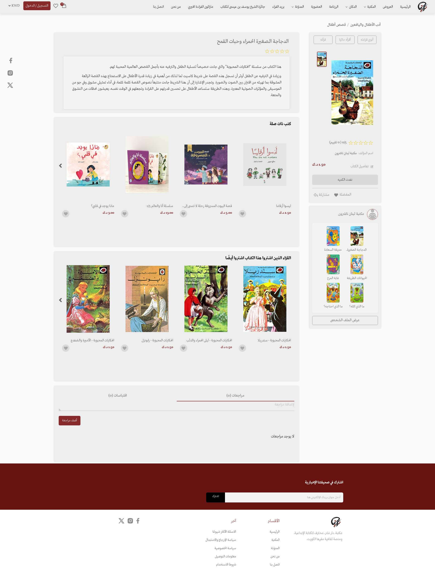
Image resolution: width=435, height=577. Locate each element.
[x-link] (10, 85)
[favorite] (55, 5)
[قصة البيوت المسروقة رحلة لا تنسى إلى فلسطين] (206, 165)
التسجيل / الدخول (37, 5)
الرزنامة (333, 6)
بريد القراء (278, 6)
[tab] (235, 395)
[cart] (64, 5)
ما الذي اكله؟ (356, 306)
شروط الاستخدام (226, 564)
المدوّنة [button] (299, 6)
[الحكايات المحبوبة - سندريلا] (265, 299)
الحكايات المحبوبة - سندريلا (274, 340)
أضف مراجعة (69, 420)
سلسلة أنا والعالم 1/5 (160, 206)
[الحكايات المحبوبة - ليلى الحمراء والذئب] (206, 299)
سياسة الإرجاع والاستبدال (220, 540)
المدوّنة (275, 548)
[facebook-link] (11, 60)
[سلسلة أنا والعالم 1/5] (147, 165)
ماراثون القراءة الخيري (200, 6)
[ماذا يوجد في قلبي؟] (88, 165)
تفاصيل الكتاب (359, 166)
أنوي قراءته (367, 39)
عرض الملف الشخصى (345, 320)
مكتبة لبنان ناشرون (346, 153)
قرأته (323, 39)
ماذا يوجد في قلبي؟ (102, 206)
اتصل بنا (158, 6)
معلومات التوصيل (225, 556)
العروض (388, 6)
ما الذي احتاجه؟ (333, 306)
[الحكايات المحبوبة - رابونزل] (147, 299)
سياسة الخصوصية (225, 548)
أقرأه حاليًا (345, 39)
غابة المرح (333, 278)
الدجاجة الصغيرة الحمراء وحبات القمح (357, 250)
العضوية (316, 6)
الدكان (352, 6)
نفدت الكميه (345, 179)
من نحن (176, 6)
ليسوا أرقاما (283, 206)
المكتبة (371, 6)
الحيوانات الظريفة (357, 278)
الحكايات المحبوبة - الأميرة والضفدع (92, 340)
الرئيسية (405, 6)
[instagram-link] (10, 72)
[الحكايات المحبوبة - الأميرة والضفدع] (88, 299)
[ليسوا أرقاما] (265, 165)
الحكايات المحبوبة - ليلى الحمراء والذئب (209, 340)
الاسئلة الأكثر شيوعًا (224, 531)
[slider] (277, 52)
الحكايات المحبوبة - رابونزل (157, 340)
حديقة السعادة (333, 249)
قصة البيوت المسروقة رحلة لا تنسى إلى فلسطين (208, 206)
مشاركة (323, 195)
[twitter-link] (121, 521)
